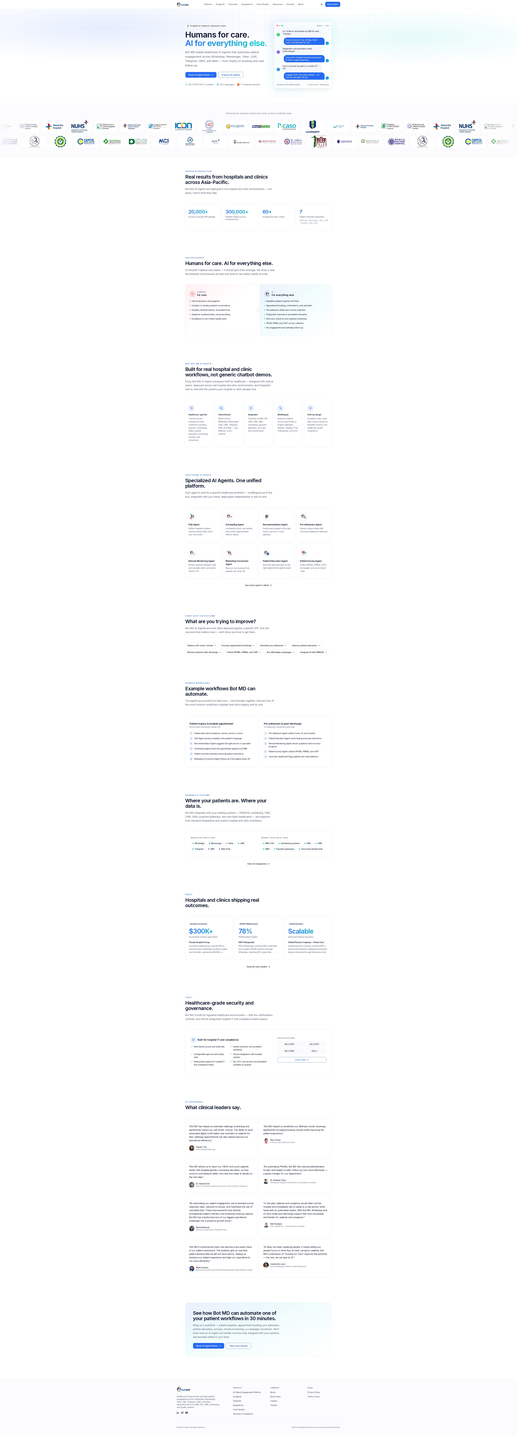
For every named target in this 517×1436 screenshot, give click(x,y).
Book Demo (332, 4)
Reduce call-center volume (200, 645)
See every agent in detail (257, 585)
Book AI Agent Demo (199, 74)
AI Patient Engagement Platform (247, 1392)
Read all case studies (257, 967)
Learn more (300, 1060)
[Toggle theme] (321, 4)
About (300, 4)
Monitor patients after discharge (203, 652)
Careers (273, 1401)
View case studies (238, 1345)
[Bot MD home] (182, 4)
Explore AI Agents (231, 74)
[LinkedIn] (178, 1412)
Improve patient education (304, 645)
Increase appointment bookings (237, 645)
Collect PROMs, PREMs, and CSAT (242, 652)
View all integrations (257, 864)
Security (290, 4)
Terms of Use (313, 1396)
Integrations (247, 4)
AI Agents (220, 4)
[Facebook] (182, 1412)
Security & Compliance (243, 1414)
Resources (278, 4)
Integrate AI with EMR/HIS (312, 652)
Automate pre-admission (272, 645)
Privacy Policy (314, 1392)
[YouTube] (186, 1412)
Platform (208, 4)
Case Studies (262, 4)
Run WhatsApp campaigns (279, 652)
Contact (273, 1405)
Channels (232, 4)
